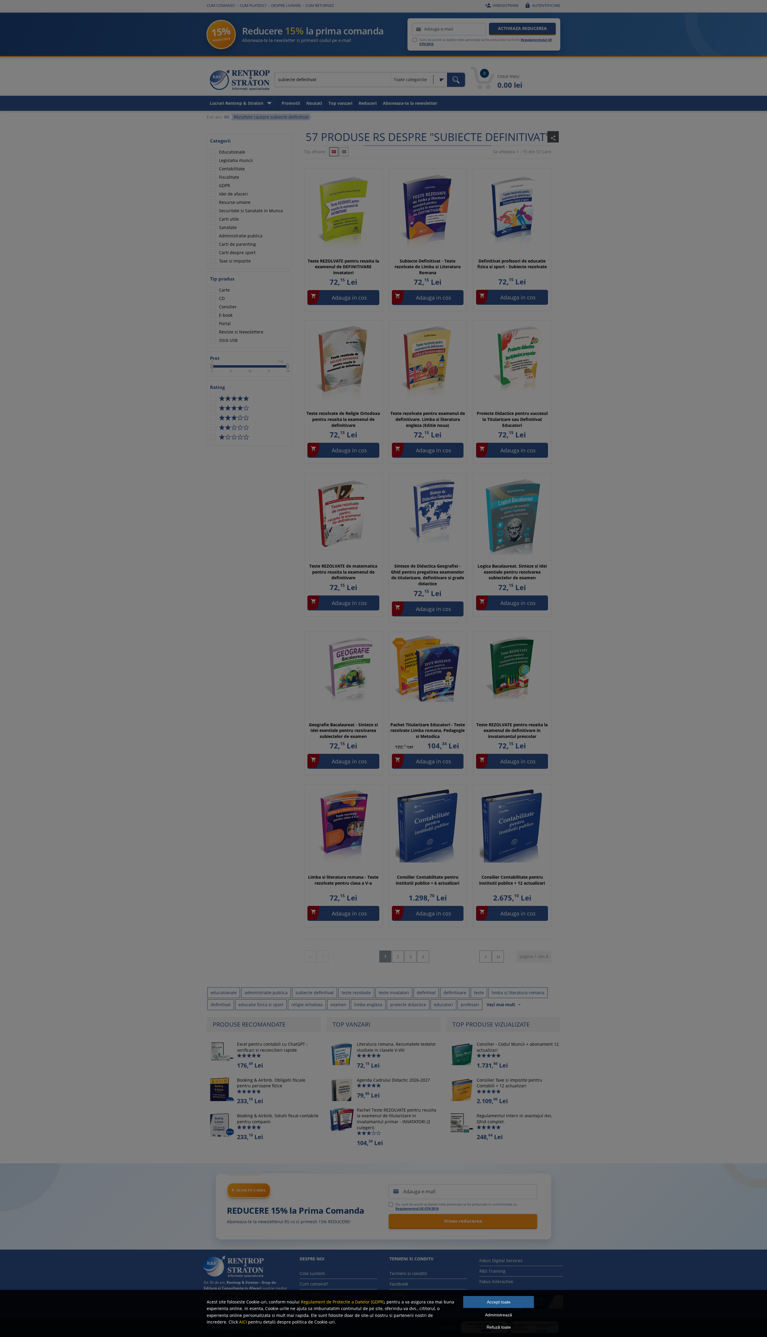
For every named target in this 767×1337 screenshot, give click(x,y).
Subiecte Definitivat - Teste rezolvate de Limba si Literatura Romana (427, 266)
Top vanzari (340, 103)
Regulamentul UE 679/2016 (417, 1208)
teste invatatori (394, 992)
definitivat (221, 1004)
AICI (243, 1322)
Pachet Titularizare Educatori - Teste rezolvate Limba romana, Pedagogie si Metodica (427, 730)
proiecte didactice (408, 1004)
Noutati (314, 103)
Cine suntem (312, 1273)
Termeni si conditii (408, 1273)
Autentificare (542, 5)
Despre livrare (286, 5)
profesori (470, 1004)
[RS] (240, 81)
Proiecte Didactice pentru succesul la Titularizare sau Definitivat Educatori (512, 419)
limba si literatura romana (518, 992)
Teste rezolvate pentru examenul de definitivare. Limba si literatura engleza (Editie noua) (427, 419)
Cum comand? (221, 5)
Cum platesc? (253, 5)
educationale (224, 992)
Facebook (398, 1284)
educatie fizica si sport (260, 1004)
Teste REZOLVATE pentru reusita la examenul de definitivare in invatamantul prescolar (512, 730)
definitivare (454, 992)
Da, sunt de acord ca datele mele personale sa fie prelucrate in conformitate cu (456, 1206)
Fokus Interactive (496, 1281)
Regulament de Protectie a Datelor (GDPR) (342, 1302)
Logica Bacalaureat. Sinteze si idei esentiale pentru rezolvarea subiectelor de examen (512, 571)
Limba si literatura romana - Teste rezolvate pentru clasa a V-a (343, 880)
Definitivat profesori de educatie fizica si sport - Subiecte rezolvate (512, 264)
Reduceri (368, 103)
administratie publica (266, 992)
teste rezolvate (356, 992)
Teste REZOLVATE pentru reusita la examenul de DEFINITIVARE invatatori (343, 266)
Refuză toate (499, 1327)
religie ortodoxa (307, 1004)
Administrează (498, 1314)
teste (479, 992)
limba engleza (368, 1004)
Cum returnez (319, 5)
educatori (443, 1004)
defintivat (426, 992)
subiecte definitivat (314, 992)
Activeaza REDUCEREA (522, 28)
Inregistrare (502, 5)
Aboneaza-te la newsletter (410, 103)
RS (227, 117)
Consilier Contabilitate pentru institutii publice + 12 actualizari (512, 880)
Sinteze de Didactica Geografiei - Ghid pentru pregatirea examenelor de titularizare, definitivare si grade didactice (427, 574)
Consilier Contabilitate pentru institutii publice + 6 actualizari (427, 880)
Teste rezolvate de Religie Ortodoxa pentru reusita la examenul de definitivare (343, 419)
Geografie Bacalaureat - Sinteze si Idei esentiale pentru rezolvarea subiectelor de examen (343, 730)
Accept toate (499, 1302)
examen (338, 1004)
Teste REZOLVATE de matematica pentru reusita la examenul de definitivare (343, 571)
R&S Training (492, 1271)
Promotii (291, 103)
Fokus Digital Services (501, 1260)
